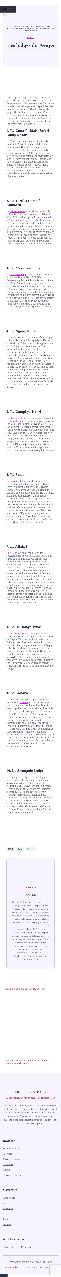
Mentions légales (11, 1159)
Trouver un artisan (12, 1175)
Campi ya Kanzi (18, 418)
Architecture (9, 1198)
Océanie (7, 1224)
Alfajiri (14, 552)
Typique (30, 849)
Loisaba (24, 702)
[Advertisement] (30, 1023)
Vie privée (8, 1164)
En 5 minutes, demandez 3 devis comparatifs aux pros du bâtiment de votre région (32, 29)
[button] (4, 15)
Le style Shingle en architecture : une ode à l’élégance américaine (28, 1062)
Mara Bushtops (18, 274)
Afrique (7, 1203)
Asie (5, 1214)
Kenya (30, 38)
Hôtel (10, 849)
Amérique (8, 1208)
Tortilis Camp (17, 211)
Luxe (20, 849)
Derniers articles (11, 1148)
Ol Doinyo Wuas (19, 633)
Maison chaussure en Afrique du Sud (25, 988)
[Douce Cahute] (21, 5)
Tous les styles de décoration (17, 1247)
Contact (6, 1170)
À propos (7, 1154)
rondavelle (33, 375)
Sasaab (13, 481)
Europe (6, 1219)
